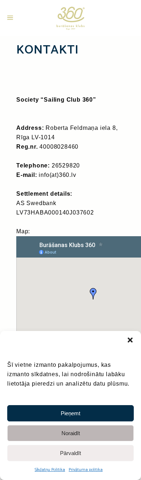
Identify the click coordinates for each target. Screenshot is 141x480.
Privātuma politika (86, 469)
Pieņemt (70, 413)
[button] (130, 340)
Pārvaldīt (70, 453)
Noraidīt (70, 433)
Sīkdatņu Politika (50, 469)
